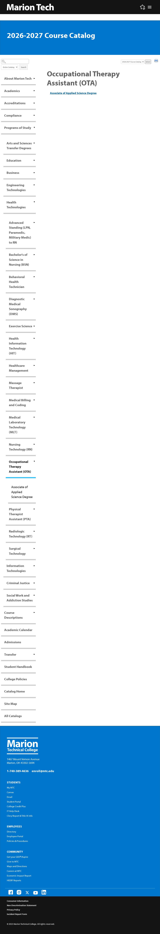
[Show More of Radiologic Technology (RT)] (34, 531)
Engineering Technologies (16, 187)
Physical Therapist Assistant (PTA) (20, 514)
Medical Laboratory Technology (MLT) (17, 424)
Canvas (10, 792)
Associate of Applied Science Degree (22, 492)
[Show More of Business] (34, 172)
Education (14, 160)
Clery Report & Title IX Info (19, 815)
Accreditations (14, 103)
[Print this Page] (156, 61)
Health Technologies (16, 204)
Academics (12, 91)
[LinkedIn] (44, 892)
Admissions (12, 642)
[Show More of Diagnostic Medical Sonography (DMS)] (34, 298)
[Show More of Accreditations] (34, 103)
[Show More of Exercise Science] (34, 326)
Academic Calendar (18, 630)
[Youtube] (35, 892)
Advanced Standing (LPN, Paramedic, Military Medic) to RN (20, 232)
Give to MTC (13, 861)
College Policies (15, 679)
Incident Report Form (17, 914)
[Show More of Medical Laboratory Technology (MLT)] (34, 417)
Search (23, 67)
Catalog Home (14, 691)
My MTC (11, 787)
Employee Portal (15, 836)
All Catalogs (13, 716)
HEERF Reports (14, 880)
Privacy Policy (13, 909)
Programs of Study (17, 128)
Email (9, 796)
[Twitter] (27, 892)
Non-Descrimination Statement (21, 905)
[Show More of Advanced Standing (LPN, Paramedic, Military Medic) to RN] (34, 222)
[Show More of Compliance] (34, 115)
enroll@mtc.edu (43, 771)
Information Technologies (16, 568)
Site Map (10, 704)
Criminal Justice (18, 583)
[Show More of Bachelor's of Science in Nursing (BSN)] (34, 254)
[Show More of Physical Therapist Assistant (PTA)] (34, 509)
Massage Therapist (16, 385)
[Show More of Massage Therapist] (34, 382)
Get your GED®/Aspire (17, 856)
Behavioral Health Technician (17, 282)
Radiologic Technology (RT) (20, 533)
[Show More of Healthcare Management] (34, 365)
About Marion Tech (18, 78)
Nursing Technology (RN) (20, 446)
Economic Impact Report (19, 875)
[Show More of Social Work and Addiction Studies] (34, 595)
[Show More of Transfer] (34, 654)
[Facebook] (11, 892)
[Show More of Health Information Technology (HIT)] (34, 338)
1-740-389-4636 (18, 771)
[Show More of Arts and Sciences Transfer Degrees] (34, 143)
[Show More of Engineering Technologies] (34, 185)
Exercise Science (20, 326)
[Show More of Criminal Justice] (34, 582)
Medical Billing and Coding (20, 402)
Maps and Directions (17, 866)
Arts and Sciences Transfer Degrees (19, 145)
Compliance (13, 115)
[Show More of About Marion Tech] (34, 78)
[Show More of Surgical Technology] (34, 548)
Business (13, 173)
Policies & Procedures (17, 840)
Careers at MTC (14, 870)
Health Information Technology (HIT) (17, 345)
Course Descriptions (13, 615)
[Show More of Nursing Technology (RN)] (34, 444)
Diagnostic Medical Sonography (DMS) (18, 306)
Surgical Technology (17, 550)
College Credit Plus (16, 806)
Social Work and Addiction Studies (20, 597)
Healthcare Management (18, 368)
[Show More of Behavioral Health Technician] (34, 276)
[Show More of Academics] (34, 90)
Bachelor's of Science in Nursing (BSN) (19, 259)
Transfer (10, 654)
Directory (11, 831)
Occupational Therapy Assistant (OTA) (20, 467)
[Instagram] (19, 892)
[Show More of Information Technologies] (34, 565)
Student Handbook (18, 667)
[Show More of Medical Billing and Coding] (34, 400)
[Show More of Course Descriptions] (34, 612)
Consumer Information (17, 901)
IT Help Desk (13, 811)
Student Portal (14, 801)
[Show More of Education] (34, 160)
